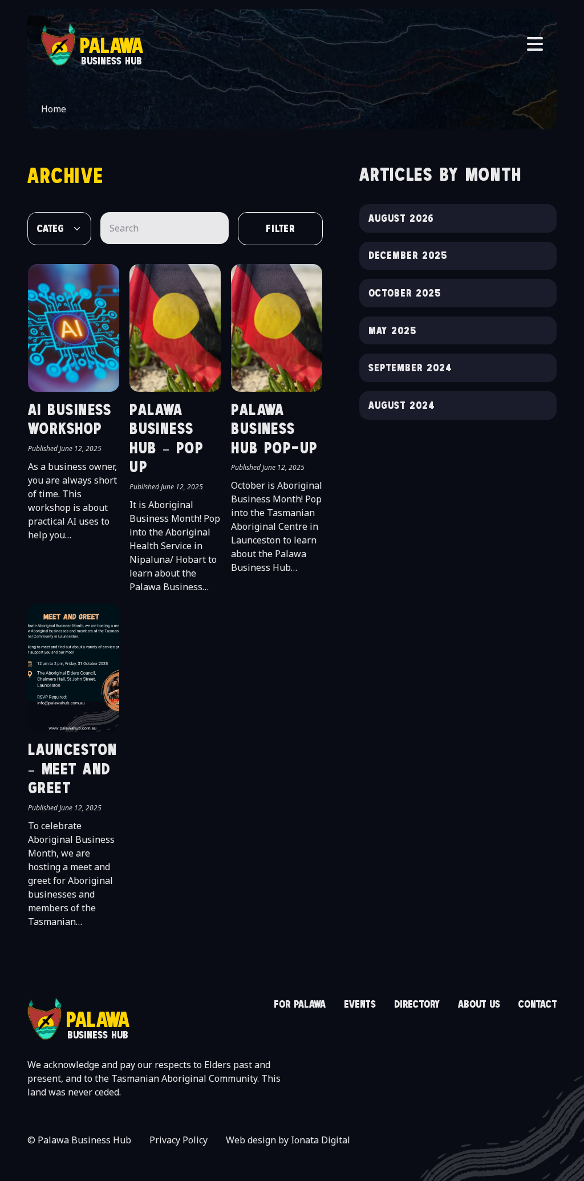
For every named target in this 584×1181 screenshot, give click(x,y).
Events (360, 1004)
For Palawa (300, 1004)
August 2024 (401, 405)
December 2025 (407, 255)
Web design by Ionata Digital (288, 1140)
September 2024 (410, 367)
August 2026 (401, 218)
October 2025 (404, 293)
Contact (537, 1004)
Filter (280, 228)
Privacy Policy (178, 1140)
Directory (417, 1004)
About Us (479, 1004)
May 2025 (392, 330)
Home (53, 109)
